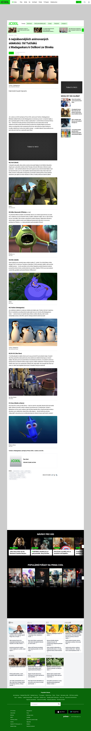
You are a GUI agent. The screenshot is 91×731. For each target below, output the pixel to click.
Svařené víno (43, 697)
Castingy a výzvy (30, 715)
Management (29, 710)
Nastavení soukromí (31, 726)
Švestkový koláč (61, 699)
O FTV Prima (12, 710)
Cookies (12, 721)
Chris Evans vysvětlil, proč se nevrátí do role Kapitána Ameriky (62, 552)
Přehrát (12, 580)
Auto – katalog (18, 697)
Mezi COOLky (12, 582)
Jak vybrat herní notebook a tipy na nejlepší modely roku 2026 (74, 30)
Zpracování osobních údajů (32, 719)
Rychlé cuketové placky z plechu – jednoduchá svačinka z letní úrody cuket (73, 642)
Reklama (12, 715)
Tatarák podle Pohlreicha (53, 697)
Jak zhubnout (16, 695)
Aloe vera (62, 697)
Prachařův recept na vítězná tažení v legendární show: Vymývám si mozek (36, 635)
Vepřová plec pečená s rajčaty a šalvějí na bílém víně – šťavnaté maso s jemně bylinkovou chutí (72, 649)
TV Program (46, 2)
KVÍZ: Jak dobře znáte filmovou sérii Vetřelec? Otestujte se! (77, 121)
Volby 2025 (36, 697)
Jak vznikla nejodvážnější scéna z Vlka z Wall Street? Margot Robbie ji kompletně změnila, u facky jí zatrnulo (17, 683)
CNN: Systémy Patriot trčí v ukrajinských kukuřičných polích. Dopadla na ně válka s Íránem (17, 642)
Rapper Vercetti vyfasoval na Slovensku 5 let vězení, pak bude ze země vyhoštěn (36, 675)
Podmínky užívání (13, 719)
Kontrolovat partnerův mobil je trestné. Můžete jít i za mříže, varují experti (17, 649)
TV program (41, 695)
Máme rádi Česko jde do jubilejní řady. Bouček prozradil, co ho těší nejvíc (35, 649)
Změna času (48, 695)
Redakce (28, 724)
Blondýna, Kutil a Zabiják (54, 582)
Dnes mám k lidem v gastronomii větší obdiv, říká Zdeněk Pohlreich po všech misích (35, 642)
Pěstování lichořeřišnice (71, 697)
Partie (53, 695)
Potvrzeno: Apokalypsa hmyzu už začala (54, 634)
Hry (29, 2)
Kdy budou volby (64, 695)
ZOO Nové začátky (73, 695)
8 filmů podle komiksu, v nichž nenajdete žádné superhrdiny (16, 674)
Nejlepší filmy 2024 (24, 695)
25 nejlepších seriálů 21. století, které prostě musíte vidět (23, 30)
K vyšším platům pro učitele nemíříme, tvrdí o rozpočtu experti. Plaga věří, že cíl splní (17, 635)
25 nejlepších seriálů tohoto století (17, 666)
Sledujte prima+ (54, 2)
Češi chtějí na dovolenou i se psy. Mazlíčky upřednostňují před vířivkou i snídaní (54, 682)
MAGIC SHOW (40, 582)
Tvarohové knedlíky (41, 699)
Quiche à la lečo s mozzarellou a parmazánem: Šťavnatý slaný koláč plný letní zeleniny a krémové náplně (73, 636)
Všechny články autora (29, 462)
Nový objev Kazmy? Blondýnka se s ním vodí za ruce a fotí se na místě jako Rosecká (36, 682)
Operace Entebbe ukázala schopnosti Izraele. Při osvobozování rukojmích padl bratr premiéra (54, 643)
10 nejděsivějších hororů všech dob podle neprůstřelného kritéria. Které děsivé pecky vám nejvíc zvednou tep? (48, 31)
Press (28, 712)
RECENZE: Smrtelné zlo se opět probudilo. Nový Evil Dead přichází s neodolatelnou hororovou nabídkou (41, 552)
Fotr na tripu (26, 582)
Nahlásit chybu (13, 726)
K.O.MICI (65, 582)
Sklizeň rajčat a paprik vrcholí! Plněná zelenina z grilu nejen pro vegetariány (54, 675)
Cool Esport (34, 2)
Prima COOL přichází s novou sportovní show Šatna (77, 101)
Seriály (25, 2)
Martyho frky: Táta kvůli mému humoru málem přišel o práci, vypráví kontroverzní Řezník (35, 668)
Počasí (58, 695)
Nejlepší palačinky (51, 699)
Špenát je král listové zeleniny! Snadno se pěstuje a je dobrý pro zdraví (54, 668)
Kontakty (28, 717)
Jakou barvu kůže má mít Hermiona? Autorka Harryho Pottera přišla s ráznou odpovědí (18, 552)
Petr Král (17, 54)
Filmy (21, 2)
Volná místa (12, 712)
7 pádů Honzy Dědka (27, 697)
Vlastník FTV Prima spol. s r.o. (16, 724)
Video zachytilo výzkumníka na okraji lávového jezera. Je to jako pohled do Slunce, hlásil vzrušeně (54, 649)
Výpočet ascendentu (31, 699)
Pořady (40, 2)
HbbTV (11, 717)
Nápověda (29, 721)
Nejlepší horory (34, 695)
